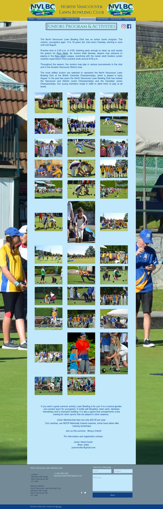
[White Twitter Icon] (85, 492)
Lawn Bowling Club (81, 12)
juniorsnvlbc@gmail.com (83, 447)
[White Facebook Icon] (81, 492)
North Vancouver (81, 7)
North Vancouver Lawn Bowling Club (46, 468)
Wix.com (59, 507)
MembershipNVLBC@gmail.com (68, 476)
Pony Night (62, 53)
